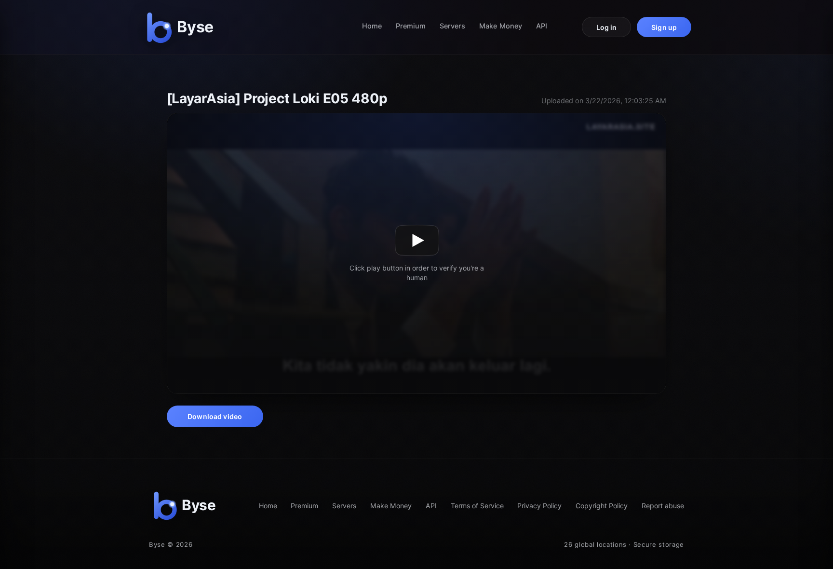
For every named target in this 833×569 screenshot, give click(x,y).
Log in (606, 27)
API (541, 26)
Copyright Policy (602, 505)
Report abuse (663, 505)
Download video (215, 416)
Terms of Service (477, 505)
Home (372, 26)
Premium (411, 26)
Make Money (500, 26)
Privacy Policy (539, 505)
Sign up (664, 27)
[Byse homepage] (182, 27)
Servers (453, 26)
